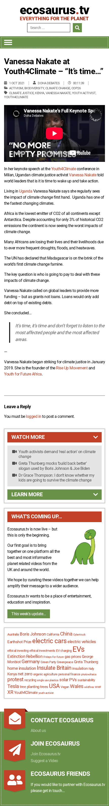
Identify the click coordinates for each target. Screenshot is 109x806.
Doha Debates (49, 83)
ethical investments (42, 651)
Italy (91, 669)
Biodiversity (34, 88)
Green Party (48, 662)
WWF (98, 687)
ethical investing (18, 651)
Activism (16, 88)
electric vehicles (81, 641)
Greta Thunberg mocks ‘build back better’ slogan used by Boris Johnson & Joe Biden (54, 466)
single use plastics (48, 680)
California (53, 634)
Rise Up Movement (71, 368)
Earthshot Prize (19, 642)
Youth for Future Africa (23, 374)
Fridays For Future (53, 657)
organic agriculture (45, 674)
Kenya (39, 93)
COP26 (76, 88)
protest (15, 679)
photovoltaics (89, 674)
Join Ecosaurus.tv (46, 753)
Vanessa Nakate (58, 93)
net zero (25, 673)
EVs (78, 649)
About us (38, 730)
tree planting (29, 686)
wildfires (89, 687)
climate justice (21, 93)
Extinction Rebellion (24, 656)
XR (10, 692)
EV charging (64, 651)
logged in (33, 416)
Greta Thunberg (86, 662)
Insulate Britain (54, 668)
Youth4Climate (16, 97)
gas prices (73, 656)
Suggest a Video (44, 760)
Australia (13, 634)
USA (54, 686)
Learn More (27, 494)
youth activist (84, 93)
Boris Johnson (33, 634)
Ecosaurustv (54, 10)
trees (44, 686)
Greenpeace (65, 662)
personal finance (69, 674)
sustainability (86, 680)
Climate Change (57, 88)
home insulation (21, 668)
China (66, 634)
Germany (31, 661)
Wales (76, 686)
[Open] (8, 42)
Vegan (65, 687)
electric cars (49, 641)
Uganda (25, 191)
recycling (30, 680)
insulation (80, 668)
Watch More (28, 437)
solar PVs (68, 679)
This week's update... (28, 613)
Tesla (13, 686)
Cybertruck (79, 634)
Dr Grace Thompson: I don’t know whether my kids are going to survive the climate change (56, 478)
